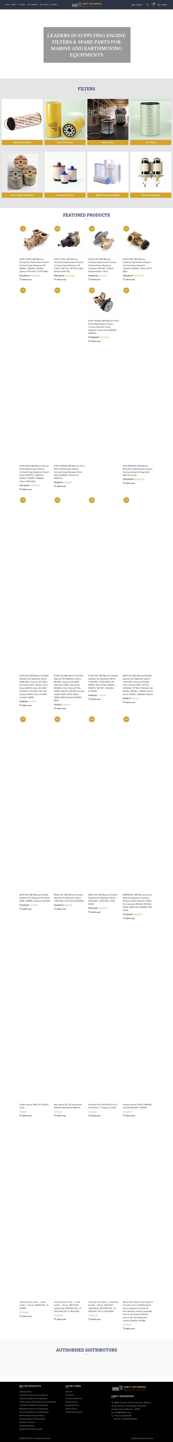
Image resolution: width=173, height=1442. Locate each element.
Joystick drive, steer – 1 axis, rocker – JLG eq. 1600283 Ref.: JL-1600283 (34, 1305)
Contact (54, 5)
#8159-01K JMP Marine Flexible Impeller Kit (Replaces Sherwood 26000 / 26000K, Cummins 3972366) (34, 898)
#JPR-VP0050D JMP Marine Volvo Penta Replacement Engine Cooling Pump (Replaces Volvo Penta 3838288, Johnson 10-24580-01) (69, 472)
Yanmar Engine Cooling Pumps (32, 1419)
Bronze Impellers (26, 1426)
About (14, 5)
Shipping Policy (72, 1405)
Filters (21, 5)
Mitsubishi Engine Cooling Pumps (33, 1409)
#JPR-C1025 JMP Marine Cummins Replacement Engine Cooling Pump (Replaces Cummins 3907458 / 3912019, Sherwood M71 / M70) (102, 265)
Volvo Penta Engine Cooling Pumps (34, 1412)
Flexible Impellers (27, 1422)
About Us (69, 1391)
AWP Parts (44, 5)
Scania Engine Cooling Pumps (31, 1415)
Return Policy (71, 1409)
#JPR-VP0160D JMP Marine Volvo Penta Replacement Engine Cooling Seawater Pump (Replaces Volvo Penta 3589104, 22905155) (103, 326)
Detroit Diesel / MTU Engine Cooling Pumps (37, 1402)
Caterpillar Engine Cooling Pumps (33, 1395)
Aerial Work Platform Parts (31, 1429)
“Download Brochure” (74, 1412)
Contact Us (69, 1395)
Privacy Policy (71, 1402)
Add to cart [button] (27, 280)
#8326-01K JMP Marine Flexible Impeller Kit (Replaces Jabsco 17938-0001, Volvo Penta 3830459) (69, 898)
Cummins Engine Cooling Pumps (33, 1398)
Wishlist (154, 3)
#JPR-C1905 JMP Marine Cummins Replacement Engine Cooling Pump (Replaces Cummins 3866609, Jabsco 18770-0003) (138, 265)
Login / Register (136, 5)
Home (7, 5)
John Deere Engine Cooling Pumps (33, 1405)
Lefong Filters (25, 1391)
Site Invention (147, 1438)
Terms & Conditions (73, 1398)
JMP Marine (32, 5)
